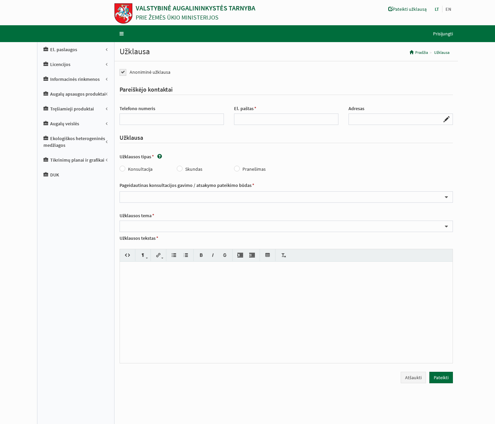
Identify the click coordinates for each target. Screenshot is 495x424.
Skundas (193, 169)
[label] (146, 89)
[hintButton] (159, 156)
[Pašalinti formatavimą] (283, 255)
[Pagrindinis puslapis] (125, 13)
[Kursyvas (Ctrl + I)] (213, 255)
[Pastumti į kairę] (252, 255)
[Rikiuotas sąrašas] (186, 255)
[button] (448, 9)
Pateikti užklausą (410, 9)
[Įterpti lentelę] (267, 255)
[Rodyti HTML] (127, 255)
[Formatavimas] (143, 255)
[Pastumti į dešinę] (240, 255)
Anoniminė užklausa (150, 72)
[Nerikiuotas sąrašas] (174, 255)
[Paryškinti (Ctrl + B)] (201, 255)
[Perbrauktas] (225, 255)
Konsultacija (140, 169)
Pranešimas (254, 169)
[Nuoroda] (158, 255)
